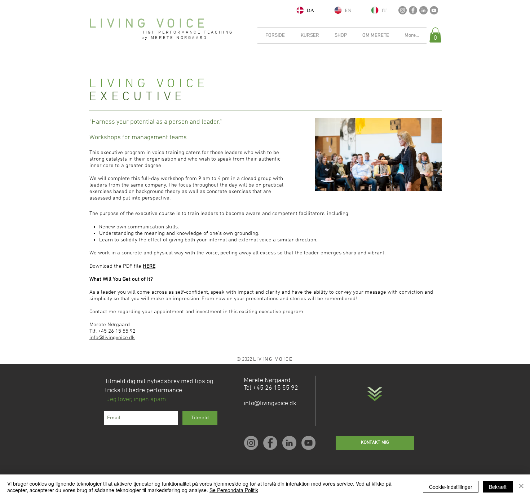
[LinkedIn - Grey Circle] (423, 10)
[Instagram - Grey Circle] (402, 10)
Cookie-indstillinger (450, 486)
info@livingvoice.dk (112, 337)
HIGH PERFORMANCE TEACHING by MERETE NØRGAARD (187, 35)
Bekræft (498, 486)
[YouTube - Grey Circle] (434, 10)
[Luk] (521, 486)
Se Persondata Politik (233, 490)
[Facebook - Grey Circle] (413, 10)
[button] (435, 35)
